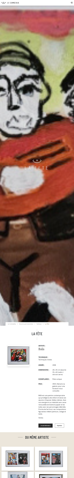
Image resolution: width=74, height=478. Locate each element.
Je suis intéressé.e (45, 425)
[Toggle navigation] (72, 2)
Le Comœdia (12, 324)
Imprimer (59, 425)
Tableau (39, 324)
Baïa (41, 349)
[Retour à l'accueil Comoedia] (38, 3)
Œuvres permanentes (26, 324)
